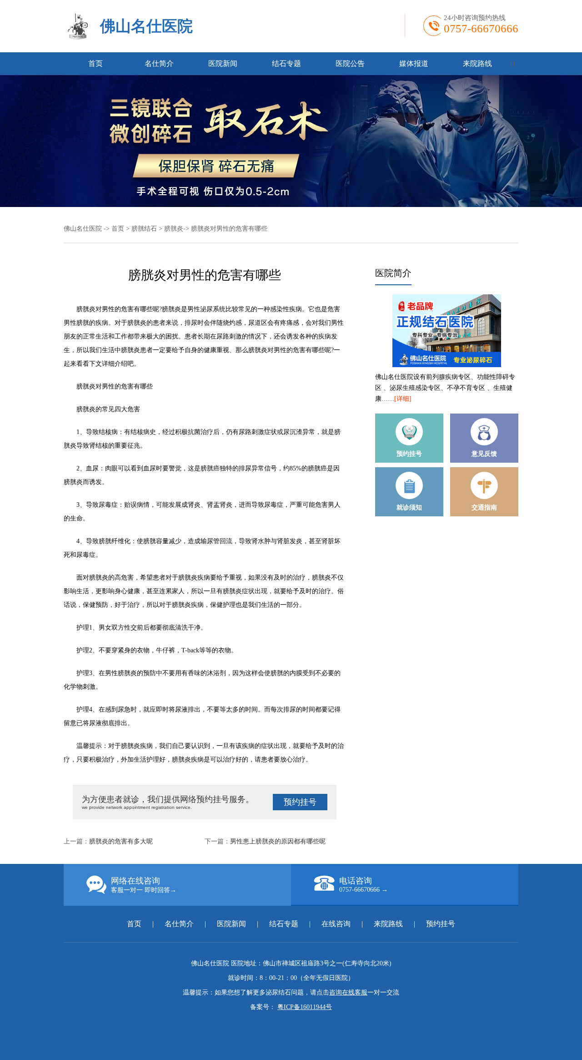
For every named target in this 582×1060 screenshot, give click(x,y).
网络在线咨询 (143, 884)
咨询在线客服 (348, 992)
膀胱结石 (144, 228)
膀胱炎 (173, 228)
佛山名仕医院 (146, 26)
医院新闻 (222, 63)
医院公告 (350, 63)
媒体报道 (413, 63)
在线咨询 (336, 924)
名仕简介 (159, 63)
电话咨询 (363, 884)
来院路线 (477, 63)
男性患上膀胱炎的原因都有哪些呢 (278, 841)
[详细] (402, 398)
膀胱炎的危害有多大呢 (121, 841)
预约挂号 (300, 802)
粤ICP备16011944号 (304, 1007)
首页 (95, 63)
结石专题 (286, 63)
